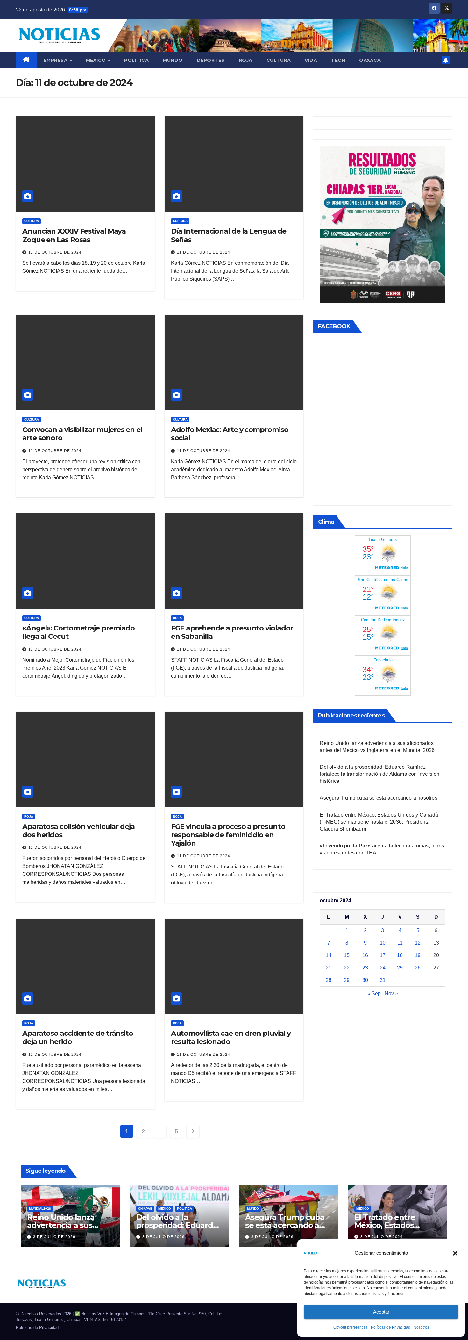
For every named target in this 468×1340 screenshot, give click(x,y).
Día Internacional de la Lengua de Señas (229, 235)
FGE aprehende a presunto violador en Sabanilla (232, 632)
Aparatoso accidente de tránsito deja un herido (77, 1037)
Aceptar (381, 1312)
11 (400, 943)
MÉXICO (97, 60)
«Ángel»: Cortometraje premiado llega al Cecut (78, 632)
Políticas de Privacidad (390, 1327)
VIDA (311, 60)
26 (418, 967)
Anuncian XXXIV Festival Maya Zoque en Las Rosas (74, 235)
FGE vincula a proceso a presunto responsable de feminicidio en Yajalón (228, 835)
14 (328, 955)
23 (365, 967)
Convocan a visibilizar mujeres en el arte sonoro (82, 433)
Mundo (173, 60)
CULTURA (278, 60)
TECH (338, 60)
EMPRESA (56, 60)
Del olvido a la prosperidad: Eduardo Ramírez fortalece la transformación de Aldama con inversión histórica (379, 774)
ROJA (245, 60)
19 (418, 955)
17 (383, 955)
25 (400, 967)
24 (383, 967)
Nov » (391, 993)
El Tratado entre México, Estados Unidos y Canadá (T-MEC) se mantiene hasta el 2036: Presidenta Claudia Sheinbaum (379, 822)
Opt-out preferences (350, 1327)
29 (347, 980)
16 (365, 955)
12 (418, 943)
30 (365, 980)
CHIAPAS (145, 1208)
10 (383, 943)
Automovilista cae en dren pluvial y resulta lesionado (231, 1037)
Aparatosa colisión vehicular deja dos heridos (78, 830)
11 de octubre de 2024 (55, 252)
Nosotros (421, 1327)
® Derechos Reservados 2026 (44, 1313)
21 (328, 967)
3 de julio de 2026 (54, 1237)
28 (328, 980)
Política (136, 60)
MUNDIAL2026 (40, 1208)
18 (400, 955)
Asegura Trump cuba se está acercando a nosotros (378, 798)
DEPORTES (211, 60)
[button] (455, 1253)
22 (347, 967)
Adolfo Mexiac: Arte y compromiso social (229, 433)
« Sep (374, 993)
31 (383, 980)
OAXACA (370, 60)
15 (347, 955)
